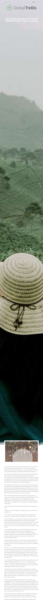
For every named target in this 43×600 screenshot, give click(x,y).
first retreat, (22, 561)
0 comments (24, 23)
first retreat (10, 547)
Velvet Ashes (23, 468)
